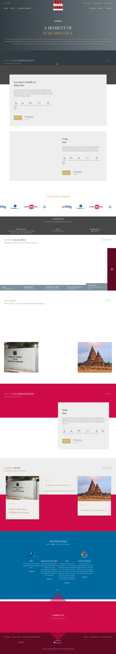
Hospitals (94, 333)
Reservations (97, 3)
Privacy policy (16, 637)
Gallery (85, 637)
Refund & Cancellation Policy (31, 637)
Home (6, 8)
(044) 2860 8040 (108, 3)
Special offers (87, 3)
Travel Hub (58, 366)
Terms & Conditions (106, 637)
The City (94, 366)
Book (18, 118)
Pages (12, 8)
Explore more (107, 239)
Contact (109, 8)
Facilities (92, 8)
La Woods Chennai (24, 8)
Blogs (100, 8)
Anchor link (10, 269)
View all (108, 300)
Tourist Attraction (39, 333)
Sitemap (6, 637)
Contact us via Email (58, 618)
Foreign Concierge (21, 366)
